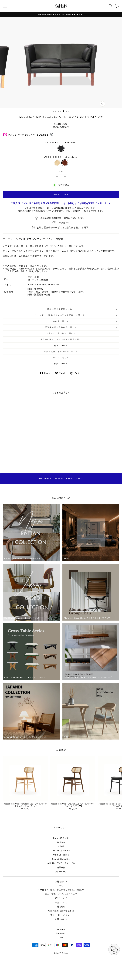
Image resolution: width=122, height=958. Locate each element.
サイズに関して (61, 357)
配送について (61, 345)
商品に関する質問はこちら (61, 309)
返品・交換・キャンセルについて (61, 894)
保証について (61, 363)
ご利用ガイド (61, 881)
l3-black (61, 148)
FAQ (61, 885)
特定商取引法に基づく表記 (61, 911)
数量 (61, 171)
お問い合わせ (61, 919)
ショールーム (61, 871)
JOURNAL (61, 842)
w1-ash (57, 163)
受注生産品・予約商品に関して (61, 327)
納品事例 (61, 867)
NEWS (61, 846)
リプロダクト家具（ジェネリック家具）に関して (61, 890)
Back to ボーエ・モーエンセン (63, 478)
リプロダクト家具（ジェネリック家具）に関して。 (61, 315)
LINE (61, 937)
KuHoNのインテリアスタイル (61, 863)
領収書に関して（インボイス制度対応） (61, 339)
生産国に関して (61, 321)
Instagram (61, 929)
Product (60, 828)
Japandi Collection (61, 859)
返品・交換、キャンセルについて (61, 351)
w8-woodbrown (65, 163)
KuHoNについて (61, 838)
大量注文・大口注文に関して (61, 333)
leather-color (61, 142)
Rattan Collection (61, 850)
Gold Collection (61, 855)
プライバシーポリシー (60, 915)
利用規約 (61, 906)
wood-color (61, 157)
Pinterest (60, 933)
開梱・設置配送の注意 (38, 294)
